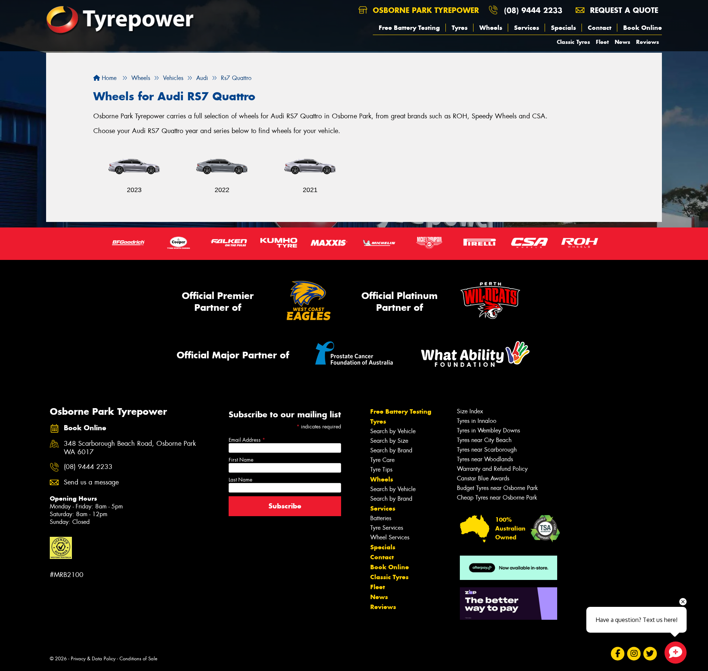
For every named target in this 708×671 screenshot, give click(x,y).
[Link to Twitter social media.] (650, 654)
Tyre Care (382, 460)
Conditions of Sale (138, 659)
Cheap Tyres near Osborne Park (497, 497)
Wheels (490, 28)
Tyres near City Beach (484, 440)
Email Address (247, 440)
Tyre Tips (381, 469)
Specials (563, 28)
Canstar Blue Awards (483, 478)
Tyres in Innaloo (476, 421)
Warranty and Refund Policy (492, 469)
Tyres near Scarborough (487, 449)
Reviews (647, 41)
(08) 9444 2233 (533, 10)
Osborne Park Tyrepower (424, 10)
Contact (599, 28)
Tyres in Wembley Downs (488, 430)
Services (526, 28)
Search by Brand (391, 450)
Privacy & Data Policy (93, 659)
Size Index (470, 411)
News (622, 41)
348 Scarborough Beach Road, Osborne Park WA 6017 (130, 447)
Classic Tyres (573, 41)
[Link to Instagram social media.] (634, 654)
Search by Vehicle (393, 431)
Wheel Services (389, 537)
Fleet (602, 41)
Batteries (380, 518)
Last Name (240, 479)
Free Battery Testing (409, 28)
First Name (241, 459)
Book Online (642, 28)
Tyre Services (386, 528)
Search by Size (389, 441)
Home (108, 78)
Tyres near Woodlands (485, 459)
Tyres (460, 28)
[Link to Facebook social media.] (618, 654)
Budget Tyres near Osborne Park (497, 488)
